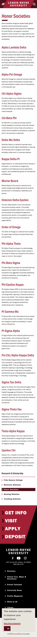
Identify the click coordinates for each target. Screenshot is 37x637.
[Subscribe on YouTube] (18, 559)
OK (8, 628)
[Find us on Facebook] (12, 559)
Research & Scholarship (12, 473)
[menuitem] (18, 513)
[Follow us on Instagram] (25, 559)
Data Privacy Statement (12, 623)
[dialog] (18, 620)
